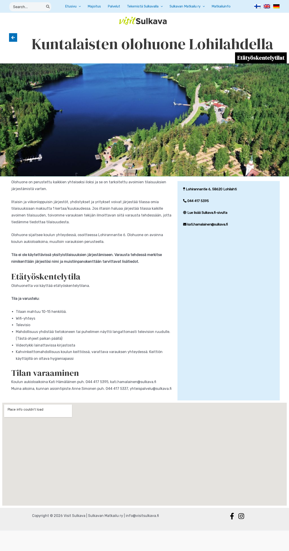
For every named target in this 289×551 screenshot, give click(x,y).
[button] (79, 6)
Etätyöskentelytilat (260, 57)
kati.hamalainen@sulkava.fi (207, 224)
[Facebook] (232, 516)
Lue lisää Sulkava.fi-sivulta (206, 213)
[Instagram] (241, 516)
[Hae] (48, 6)
